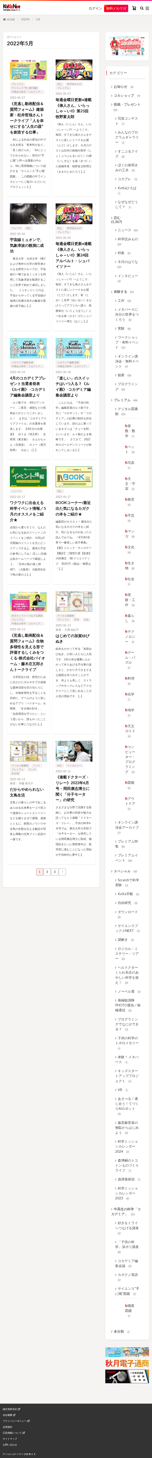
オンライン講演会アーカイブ (127, 827)
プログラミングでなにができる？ (127, 1024)
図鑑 (131, 784)
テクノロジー (130, 636)
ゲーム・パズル (130, 659)
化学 (131, 696)
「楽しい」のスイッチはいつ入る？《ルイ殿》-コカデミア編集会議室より (73, 386)
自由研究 (127, 903)
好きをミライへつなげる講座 (27, 615)
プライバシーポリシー (15, 1421)
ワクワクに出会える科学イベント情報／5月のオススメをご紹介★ (28, 511)
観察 (124, 375)
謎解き (126, 939)
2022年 (25, 19)
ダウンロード (128, 914)
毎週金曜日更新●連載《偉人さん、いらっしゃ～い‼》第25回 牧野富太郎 (74, 108)
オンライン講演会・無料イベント (127, 361)
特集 (124, 253)
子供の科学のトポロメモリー (127, 1043)
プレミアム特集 (126, 843)
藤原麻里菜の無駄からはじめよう (127, 1127)
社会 (131, 581)
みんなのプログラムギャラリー (127, 137)
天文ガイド (130, 731)
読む (59, 83)
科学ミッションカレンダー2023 (126, 1193)
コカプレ (127, 179)
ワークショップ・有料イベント (127, 342)
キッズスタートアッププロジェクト (127, 1076)
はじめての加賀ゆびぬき (72, 638)
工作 (124, 300)
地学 (131, 712)
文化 (86, 619)
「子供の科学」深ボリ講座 (127, 1247)
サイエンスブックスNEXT (127, 928)
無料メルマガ (116, 8)
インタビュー (74, 765)
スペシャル (125, 871)
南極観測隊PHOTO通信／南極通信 (128, 1005)
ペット (36, 765)
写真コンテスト (126, 120)
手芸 (76, 619)
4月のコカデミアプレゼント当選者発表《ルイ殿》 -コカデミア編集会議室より (28, 386)
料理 (131, 680)
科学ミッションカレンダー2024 (126, 1146)
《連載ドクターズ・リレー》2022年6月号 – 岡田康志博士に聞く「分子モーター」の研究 (73, 788)
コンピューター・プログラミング (130, 759)
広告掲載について (12, 1433)
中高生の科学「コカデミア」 (27, 91)
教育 (131, 501)
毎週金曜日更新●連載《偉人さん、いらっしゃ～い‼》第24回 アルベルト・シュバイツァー (74, 255)
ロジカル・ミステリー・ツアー (127, 953)
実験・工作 (130, 600)
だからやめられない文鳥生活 (27, 792)
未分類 (121, 1331)
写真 (131, 464)
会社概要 (7, 1415)
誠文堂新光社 (10, 1409)
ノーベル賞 (129, 991)
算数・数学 (130, 431)
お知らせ (123, 86)
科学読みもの (74, 83)
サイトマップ (10, 1439)
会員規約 (7, 1427)
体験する (124, 291)
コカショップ (127, 95)
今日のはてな (127, 264)
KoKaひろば (127, 190)
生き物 (15, 773)
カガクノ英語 (128, 1277)
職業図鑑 (129, 1310)
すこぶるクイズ (126, 153)
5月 (38, 19)
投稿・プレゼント (127, 106)
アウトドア (130, 803)
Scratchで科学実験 (127, 882)
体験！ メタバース (127, 1059)
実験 (124, 328)
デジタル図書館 (65, 615)
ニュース (16, 228)
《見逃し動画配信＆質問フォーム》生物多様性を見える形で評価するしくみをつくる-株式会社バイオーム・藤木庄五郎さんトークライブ (27, 652)
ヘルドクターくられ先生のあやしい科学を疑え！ (127, 974)
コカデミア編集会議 (22, 362)
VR (122, 1090)
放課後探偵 (129, 1179)
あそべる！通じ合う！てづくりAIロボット (127, 1106)
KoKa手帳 (128, 894)
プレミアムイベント (126, 857)
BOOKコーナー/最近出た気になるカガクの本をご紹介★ (73, 508)
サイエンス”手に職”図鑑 (24, 87)
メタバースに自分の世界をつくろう (127, 314)
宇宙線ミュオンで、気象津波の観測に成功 (27, 245)
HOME (11, 19)
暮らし (129, 618)
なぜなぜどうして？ (126, 204)
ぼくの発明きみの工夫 (126, 167)
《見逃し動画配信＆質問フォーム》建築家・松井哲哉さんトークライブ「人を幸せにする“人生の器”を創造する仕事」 (27, 117)
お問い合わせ (10, 1445)
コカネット (30, 1453)
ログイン (95, 8)
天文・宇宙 (130, 484)
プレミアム (18, 83)
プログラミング (126, 386)
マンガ (32, 769)
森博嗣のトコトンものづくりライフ (127, 1165)
